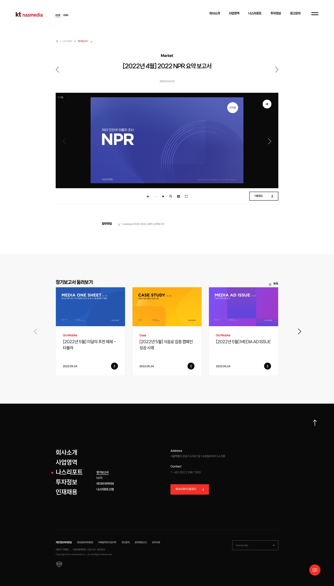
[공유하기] (267, 104)
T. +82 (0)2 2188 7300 (185, 472)
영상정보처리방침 (85, 542)
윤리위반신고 (141, 542)
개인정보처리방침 (64, 542)
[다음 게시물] (277, 69)
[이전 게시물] (57, 69)
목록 (275, 284)
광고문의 (126, 542)
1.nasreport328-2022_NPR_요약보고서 (142, 224)
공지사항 (156, 542)
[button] (299, 331)
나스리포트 (67, 41)
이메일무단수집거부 (107, 542)
